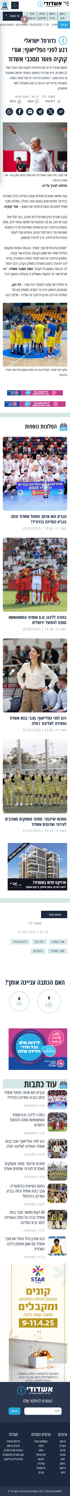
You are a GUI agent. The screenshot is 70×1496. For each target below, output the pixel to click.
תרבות (62, 1450)
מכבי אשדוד (57, 951)
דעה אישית (41, 1454)
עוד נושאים (15, 16)
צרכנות (41, 1459)
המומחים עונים (41, 1441)
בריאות (52, 14)
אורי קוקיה (58, 941)
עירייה (52, 18)
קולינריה (41, 1463)
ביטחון (62, 14)
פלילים (42, 14)
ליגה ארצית (20, 941)
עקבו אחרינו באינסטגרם (13, 1454)
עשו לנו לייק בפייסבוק (13, 1459)
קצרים (41, 1472)
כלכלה (32, 14)
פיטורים (38, 951)
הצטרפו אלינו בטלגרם (13, 1450)
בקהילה (62, 1446)
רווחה (41, 1450)
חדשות (63, 1441)
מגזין (63, 1459)
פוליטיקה (42, 18)
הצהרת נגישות (13, 1446)
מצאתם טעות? (55, 914)
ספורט (63, 1454)
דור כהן (39, 941)
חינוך (62, 18)
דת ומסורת (31, 18)
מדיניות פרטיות (13, 1441)
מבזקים (64, 24)
